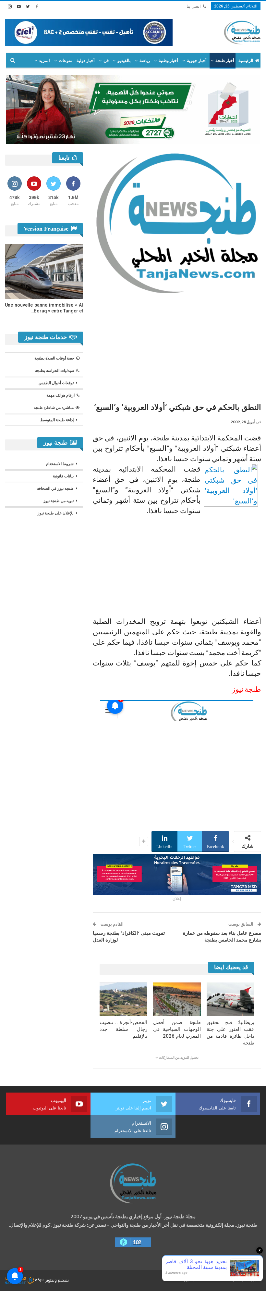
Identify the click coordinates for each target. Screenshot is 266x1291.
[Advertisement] (177, 345)
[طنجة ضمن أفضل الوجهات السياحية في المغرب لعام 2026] (177, 999)
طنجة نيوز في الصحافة (55, 488)
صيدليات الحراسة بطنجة (54, 370)
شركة (39, 1280)
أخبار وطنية (168, 60)
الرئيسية (245, 60)
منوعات (65, 60)
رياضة (144, 60)
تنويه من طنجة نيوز (58, 501)
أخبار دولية (86, 60)
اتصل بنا (194, 6)
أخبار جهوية (197, 60)
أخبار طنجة (224, 60)
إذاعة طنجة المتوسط (57, 420)
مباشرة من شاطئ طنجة (54, 407)
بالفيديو (124, 60)
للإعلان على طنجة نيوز (56, 513)
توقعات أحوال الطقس (56, 383)
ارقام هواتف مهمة (60, 395)
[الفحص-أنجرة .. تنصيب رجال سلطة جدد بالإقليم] (123, 999)
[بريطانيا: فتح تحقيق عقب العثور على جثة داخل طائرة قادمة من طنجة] (230, 999)
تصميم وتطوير (57, 1280)
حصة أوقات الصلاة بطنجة (54, 358)
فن (106, 60)
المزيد (44, 60)
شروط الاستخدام (60, 464)
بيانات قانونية (63, 476)
